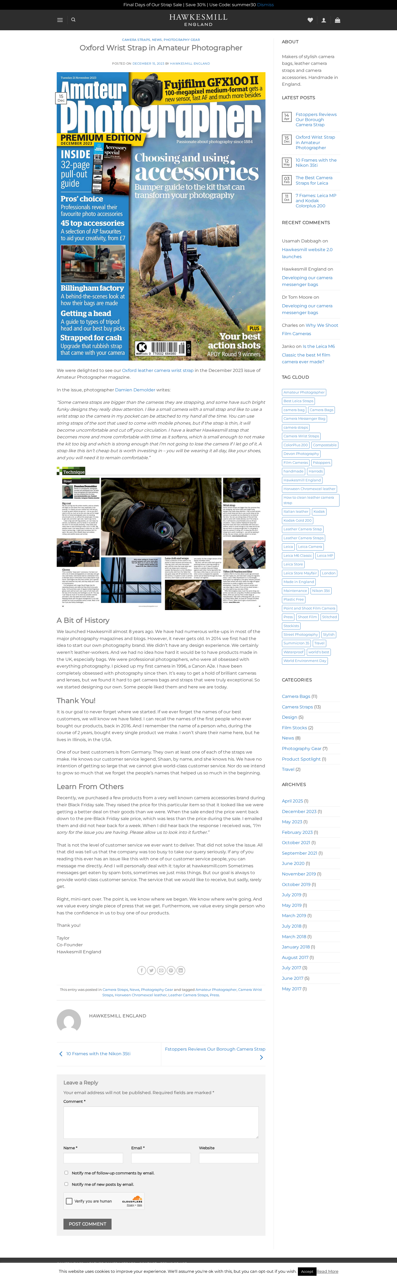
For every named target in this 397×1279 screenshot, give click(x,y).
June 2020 (293, 863)
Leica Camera (310, 547)
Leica (288, 547)
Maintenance (295, 591)
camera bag (294, 410)
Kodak (319, 511)
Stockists (291, 626)
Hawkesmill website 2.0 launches (307, 253)
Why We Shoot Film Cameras (310, 330)
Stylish (329, 634)
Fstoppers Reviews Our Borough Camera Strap (316, 119)
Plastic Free (294, 599)
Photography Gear (182, 40)
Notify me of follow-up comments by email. (113, 1173)
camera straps (296, 427)
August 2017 (295, 957)
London (329, 573)
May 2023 (292, 821)
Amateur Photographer (216, 990)
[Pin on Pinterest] (171, 970)
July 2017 (291, 967)
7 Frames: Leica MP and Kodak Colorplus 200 (316, 200)
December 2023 (299, 811)
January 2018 (296, 947)
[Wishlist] (310, 20)
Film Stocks (294, 727)
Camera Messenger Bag (304, 419)
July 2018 (291, 926)
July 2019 (291, 894)
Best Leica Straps (298, 401)
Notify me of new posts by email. (103, 1184)
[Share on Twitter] (151, 970)
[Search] (73, 20)
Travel (319, 643)
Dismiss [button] (265, 4)
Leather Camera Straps (188, 995)
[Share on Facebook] (141, 970)
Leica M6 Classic (298, 556)
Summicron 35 (296, 643)
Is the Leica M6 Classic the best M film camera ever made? (308, 354)
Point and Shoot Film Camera (309, 608)
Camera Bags (321, 410)
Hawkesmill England (190, 63)
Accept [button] (307, 1271)
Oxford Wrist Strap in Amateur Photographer (315, 142)
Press (214, 995)
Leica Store (293, 564)
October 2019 (296, 884)
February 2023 (297, 832)
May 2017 (291, 988)
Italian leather (296, 511)
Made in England (299, 582)
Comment (74, 1101)
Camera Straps (136, 40)
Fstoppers (321, 463)
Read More (327, 1271)
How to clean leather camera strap (309, 500)
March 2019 (294, 915)
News (157, 40)
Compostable (325, 445)
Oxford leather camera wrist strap (158, 370)
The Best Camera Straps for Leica (314, 180)
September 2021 (299, 853)
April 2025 (292, 801)
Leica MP (325, 556)
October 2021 (296, 842)
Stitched (329, 617)
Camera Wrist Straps (301, 436)
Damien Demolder (135, 389)
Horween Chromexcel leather (141, 995)
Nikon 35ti (321, 591)
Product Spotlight (301, 759)
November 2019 (299, 874)
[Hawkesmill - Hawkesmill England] (199, 20)
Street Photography (301, 634)
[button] (60, 19)
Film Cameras (296, 463)
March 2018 (294, 936)
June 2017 (292, 978)
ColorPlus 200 (296, 445)
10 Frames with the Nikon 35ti (97, 1054)
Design (289, 717)
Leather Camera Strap (303, 529)
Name (70, 1147)
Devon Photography (301, 454)
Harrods (316, 471)
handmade (294, 471)
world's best (318, 652)
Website (206, 1147)
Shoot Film (307, 617)
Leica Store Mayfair (300, 573)
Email (137, 1147)
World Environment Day (305, 661)
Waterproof (293, 652)
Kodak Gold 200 (298, 520)
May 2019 (292, 905)
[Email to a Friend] (161, 970)
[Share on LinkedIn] (180, 970)
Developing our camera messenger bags (307, 281)
